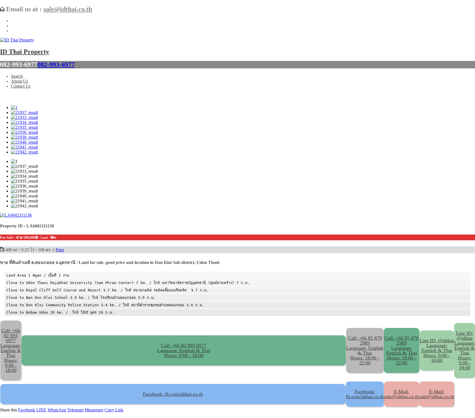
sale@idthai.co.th (67, 9)
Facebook (26, 410)
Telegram (75, 410)
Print (60, 249)
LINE (41, 410)
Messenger (94, 410)
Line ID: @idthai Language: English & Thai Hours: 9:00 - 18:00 (436, 350)
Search (17, 76)
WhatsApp (57, 410)
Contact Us (21, 86)
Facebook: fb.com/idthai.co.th (173, 394)
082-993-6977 (56, 64)
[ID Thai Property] (17, 40)
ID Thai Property (24, 51)
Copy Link (113, 410)
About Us (19, 81)
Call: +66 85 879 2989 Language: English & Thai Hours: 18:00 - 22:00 (401, 350)
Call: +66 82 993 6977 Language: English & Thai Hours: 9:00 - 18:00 (183, 350)
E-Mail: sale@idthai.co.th (401, 394)
